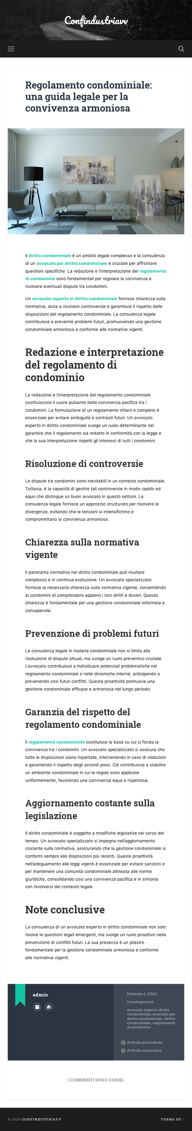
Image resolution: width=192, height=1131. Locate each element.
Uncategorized (140, 1002)
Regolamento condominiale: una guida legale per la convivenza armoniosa (88, 96)
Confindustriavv (96, 20)
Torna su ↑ (172, 1119)
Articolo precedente (145, 1042)
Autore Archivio (37, 1006)
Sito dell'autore (48, 1006)
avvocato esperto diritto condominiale (148, 1012)
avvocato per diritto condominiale (151, 1016)
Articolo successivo (144, 1050)
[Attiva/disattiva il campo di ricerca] (181, 48)
